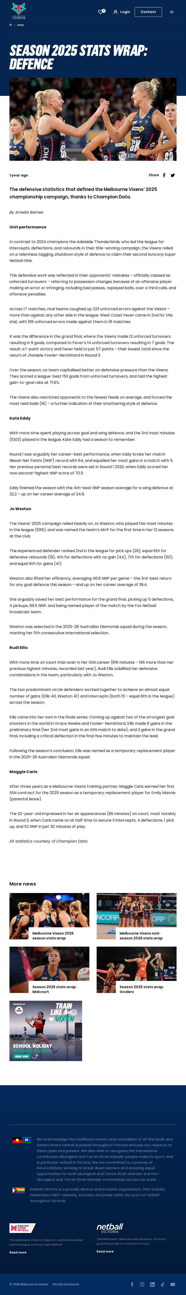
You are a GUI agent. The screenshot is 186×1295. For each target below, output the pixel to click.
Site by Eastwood (65, 1284)
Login (125, 11)
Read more (17, 1252)
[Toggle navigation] (175, 11)
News (20, 25)
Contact (148, 11)
